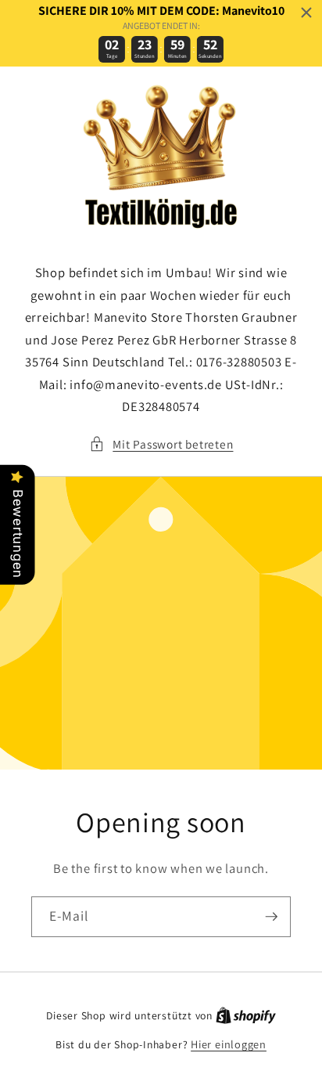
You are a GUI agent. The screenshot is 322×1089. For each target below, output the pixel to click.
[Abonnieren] (271, 916)
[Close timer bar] (306, 12)
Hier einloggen (229, 1044)
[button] (161, 444)
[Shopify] (246, 1015)
